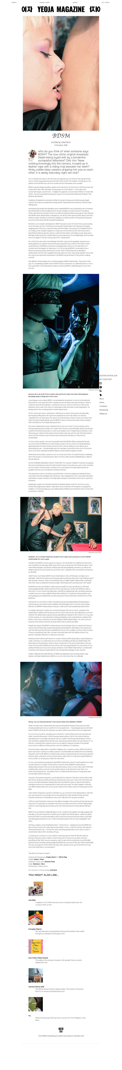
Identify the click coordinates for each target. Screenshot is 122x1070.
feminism (77, 1036)
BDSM (44, 1036)
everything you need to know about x (60, 1036)
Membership (104, 410)
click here (53, 870)
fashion (14, 2)
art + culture (105, 2)
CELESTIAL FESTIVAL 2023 (108, 376)
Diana (36, 859)
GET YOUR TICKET (106, 379)
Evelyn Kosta (51, 857)
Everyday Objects (35, 929)
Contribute (103, 406)
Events (102, 402)
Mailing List (103, 414)
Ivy (29, 1016)
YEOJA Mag (62, 857)
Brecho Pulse (50, 862)
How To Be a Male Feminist (38, 958)
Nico (43, 864)
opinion (75, 2)
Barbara (36, 864)
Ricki (42, 859)
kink (82, 1036)
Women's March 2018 (36, 987)
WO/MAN (31, 900)
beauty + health (44, 2)
